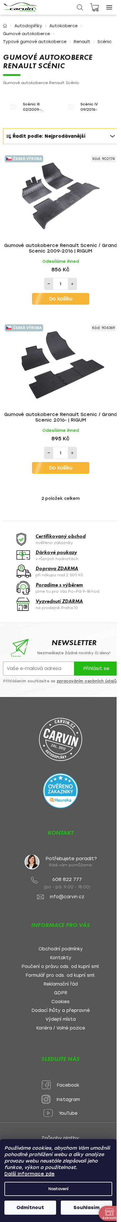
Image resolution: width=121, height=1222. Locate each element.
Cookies (60, 1001)
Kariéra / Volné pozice (60, 1028)
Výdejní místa (61, 1019)
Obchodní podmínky (60, 949)
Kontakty (60, 957)
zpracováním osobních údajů (87, 681)
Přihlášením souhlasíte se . (60, 681)
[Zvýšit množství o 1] (72, 284)
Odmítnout (30, 1207)
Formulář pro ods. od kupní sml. (60, 975)
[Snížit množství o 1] (48, 284)
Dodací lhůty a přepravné (60, 1010)
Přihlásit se (96, 668)
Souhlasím (86, 1207)
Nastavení (58, 1189)
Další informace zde (29, 1174)
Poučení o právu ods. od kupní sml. (60, 966)
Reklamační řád (60, 984)
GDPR (60, 993)
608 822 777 (67, 879)
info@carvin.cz (67, 896)
